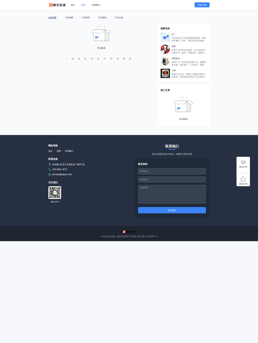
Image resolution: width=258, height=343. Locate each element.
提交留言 (172, 210)
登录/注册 (202, 5)
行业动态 (69, 16)
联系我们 (96, 4)
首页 (73, 4)
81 (130, 58)
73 (79, 58)
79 (118, 58)
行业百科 (102, 16)
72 (73, 58)
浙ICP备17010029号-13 (147, 236)
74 (85, 58)
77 (105, 58)
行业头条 (119, 16)
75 (92, 58)
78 (111, 58)
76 (98, 58)
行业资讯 (86, 16)
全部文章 (52, 16)
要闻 (83, 4)
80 (124, 58)
